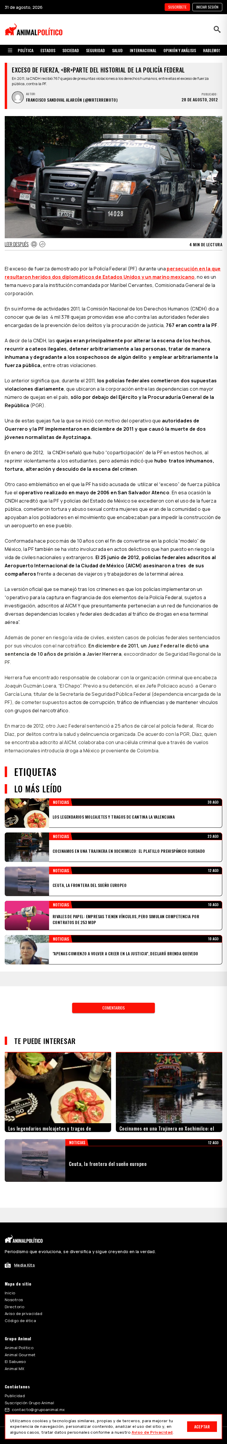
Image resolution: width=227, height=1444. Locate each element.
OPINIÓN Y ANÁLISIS (179, 50)
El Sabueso (15, 1332)
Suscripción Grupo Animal (29, 1373)
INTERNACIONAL (143, 50)
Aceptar (202, 1426)
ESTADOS (47, 50)
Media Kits (24, 1235)
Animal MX (15, 1339)
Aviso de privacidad (23, 1284)
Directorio (14, 1277)
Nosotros (14, 1270)
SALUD (117, 50)
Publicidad (15, 1366)
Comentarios (113, 993)
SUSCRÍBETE (177, 6)
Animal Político (19, 1318)
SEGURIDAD (95, 50)
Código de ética (20, 1291)
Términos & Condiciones (182, 1404)
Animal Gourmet (20, 1325)
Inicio (10, 1263)
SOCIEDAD (70, 50)
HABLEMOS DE (214, 50)
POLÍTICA (25, 50)
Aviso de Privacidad (152, 1432)
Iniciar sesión (207, 6)
